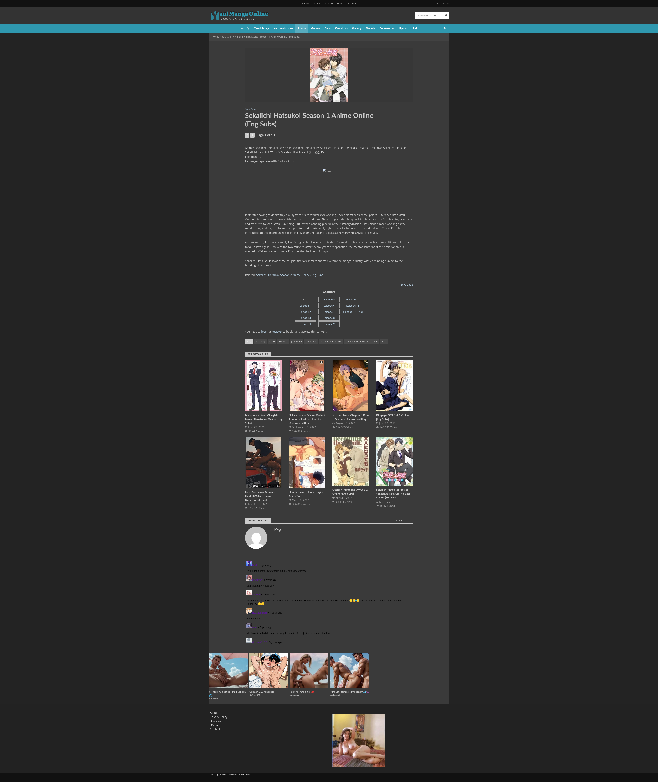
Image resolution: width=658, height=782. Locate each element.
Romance (311, 341)
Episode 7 (329, 311)
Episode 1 (305, 305)
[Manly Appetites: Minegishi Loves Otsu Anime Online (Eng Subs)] (263, 385)
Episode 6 (329, 305)
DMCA (214, 725)
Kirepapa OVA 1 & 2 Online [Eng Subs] (393, 417)
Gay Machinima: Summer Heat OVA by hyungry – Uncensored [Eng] (260, 496)
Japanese (317, 3)
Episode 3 (305, 317)
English (305, 3)
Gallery (356, 28)
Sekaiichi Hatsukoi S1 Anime (361, 341)
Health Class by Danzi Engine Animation (306, 494)
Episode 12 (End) (353, 311)
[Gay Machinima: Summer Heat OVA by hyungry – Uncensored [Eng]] (263, 462)
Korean (340, 3)
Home (215, 36)
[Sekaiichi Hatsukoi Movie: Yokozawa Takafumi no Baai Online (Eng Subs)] (394, 461)
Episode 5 (329, 299)
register (277, 332)
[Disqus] (329, 602)
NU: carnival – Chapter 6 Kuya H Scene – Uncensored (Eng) (350, 417)
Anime (302, 28)
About (214, 713)
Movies (315, 28)
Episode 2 (305, 311)
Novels (370, 28)
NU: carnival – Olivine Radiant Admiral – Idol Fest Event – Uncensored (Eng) (307, 419)
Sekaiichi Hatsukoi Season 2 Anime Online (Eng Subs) (290, 275)
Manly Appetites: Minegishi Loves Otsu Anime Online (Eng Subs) (263, 419)
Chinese (329, 3)
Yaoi (384, 341)
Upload (403, 28)
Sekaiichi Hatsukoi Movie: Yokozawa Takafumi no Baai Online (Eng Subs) (393, 493)
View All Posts (403, 520)
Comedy (260, 341)
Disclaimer (217, 721)
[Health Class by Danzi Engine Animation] (307, 462)
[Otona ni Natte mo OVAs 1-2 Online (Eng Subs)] (350, 461)
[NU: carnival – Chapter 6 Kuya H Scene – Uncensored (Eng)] (350, 385)
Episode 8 (329, 317)
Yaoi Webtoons (283, 28)
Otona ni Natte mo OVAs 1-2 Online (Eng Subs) (350, 491)
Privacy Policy (218, 717)
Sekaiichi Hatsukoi (331, 341)
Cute (272, 341)
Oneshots (341, 28)
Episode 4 (305, 324)
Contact (215, 729)
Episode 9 (329, 324)
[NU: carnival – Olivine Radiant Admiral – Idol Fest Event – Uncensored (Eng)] (307, 385)
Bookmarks (443, 3)
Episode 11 (352, 305)
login (264, 332)
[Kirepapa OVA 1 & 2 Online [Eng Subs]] (394, 385)
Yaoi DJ (245, 28)
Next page (406, 284)
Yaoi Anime (228, 36)
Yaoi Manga (261, 28)
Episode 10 (352, 299)
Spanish (352, 3)
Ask (415, 28)
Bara (327, 28)
